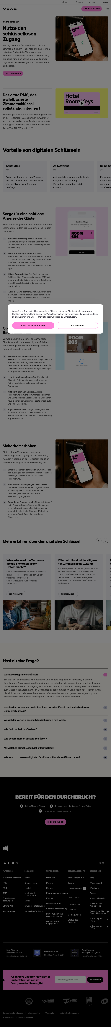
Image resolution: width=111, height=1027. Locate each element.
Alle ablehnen (77, 325)
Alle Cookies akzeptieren (33, 325)
